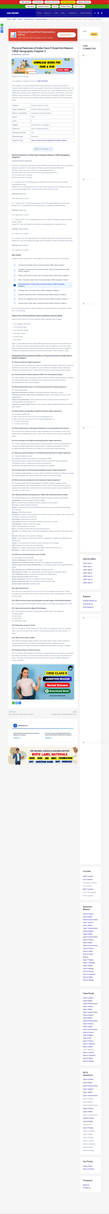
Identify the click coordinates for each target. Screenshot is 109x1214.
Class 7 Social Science (90, 928)
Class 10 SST (87, 1038)
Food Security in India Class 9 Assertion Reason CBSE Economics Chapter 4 (42, 303)
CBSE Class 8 (87, 570)
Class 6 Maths (87, 917)
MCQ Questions (88, 607)
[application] (51, 13)
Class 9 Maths (87, 942)
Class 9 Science (88, 940)
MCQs (55, 6)
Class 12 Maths (88, 977)
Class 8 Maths (87, 934)
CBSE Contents (88, 876)
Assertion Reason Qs (90, 600)
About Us (86, 1185)
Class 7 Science (88, 922)
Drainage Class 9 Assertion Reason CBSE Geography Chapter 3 (38, 290)
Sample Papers (66, 6)
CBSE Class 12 (87, 583)
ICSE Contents (79, 6)
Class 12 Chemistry (89, 974)
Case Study (30, 6)
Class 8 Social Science (90, 937)
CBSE (62, 13)
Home (39, 13)
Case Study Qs (88, 604)
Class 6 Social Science (90, 919)
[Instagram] (95, 13)
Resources (72, 13)
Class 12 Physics (88, 971)
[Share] (2, 31)
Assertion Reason (43, 6)
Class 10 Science (88, 948)
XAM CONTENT (42, 81)
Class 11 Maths (88, 965)
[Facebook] (98, 13)
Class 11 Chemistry (89, 963)
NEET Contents (88, 889)
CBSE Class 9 (87, 573)
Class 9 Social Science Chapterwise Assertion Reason (49, 140)
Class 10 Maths (88, 951)
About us (47, 13)
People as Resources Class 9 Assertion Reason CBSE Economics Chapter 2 (42, 294)
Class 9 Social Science (90, 945)
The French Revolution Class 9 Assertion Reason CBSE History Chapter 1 (41, 265)
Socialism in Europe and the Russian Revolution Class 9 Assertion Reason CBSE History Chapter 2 (43, 270)
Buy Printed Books (68, 2)
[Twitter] (101, 13)
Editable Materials (84, 2)
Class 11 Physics (88, 960)
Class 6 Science (88, 914)
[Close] (107, 5)
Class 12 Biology (88, 980)
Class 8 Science (88, 931)
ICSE (56, 13)
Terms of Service (88, 1169)
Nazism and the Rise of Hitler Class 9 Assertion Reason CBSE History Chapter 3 (43, 275)
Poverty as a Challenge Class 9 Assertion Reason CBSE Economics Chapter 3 (43, 299)
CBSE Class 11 (87, 579)
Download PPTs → (66, 35)
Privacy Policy (87, 1166)
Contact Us (86, 1188)
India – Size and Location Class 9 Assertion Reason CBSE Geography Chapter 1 (43, 280)
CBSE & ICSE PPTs (52, 2)
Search (85, 31)
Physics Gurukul (86, 13)
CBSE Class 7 (87, 566)
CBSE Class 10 (87, 576)
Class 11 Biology (88, 968)
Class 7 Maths (87, 925)
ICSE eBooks (38, 2)
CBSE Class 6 (87, 563)
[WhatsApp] (2, 25)
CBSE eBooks (25, 2)
